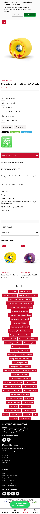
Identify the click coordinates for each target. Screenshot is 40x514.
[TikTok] (13, 493)
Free (35, 414)
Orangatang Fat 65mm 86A (20, 327)
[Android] (9, 440)
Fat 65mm (14, 406)
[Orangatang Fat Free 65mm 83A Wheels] (30, 257)
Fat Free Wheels (28, 402)
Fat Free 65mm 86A (30, 390)
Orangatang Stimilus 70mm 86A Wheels (10, 275)
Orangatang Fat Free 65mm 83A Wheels (30, 275)
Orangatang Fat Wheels (13, 343)
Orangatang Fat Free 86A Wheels (20, 315)
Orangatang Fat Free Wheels (20, 319)
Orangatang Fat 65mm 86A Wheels (20, 331)
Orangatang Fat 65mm (20, 323)
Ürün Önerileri (8, 233)
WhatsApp (15, 132)
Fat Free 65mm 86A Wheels (20, 394)
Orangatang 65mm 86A (20, 375)
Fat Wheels (27, 414)
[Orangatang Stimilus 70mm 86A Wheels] (10, 257)
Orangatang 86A (30, 382)
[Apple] (4, 440)
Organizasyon (6, 460)
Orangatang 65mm (29, 371)
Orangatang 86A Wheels (12, 386)
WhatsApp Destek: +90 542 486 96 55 (13, 448)
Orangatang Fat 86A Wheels (28, 339)
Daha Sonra (18, 15)
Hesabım (5, 473)
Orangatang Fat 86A (9, 339)
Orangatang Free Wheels (12, 371)
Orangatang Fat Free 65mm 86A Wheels (20, 303)
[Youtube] (9, 493)
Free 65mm (13, 418)
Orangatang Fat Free (9, 295)
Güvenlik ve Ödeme (8, 480)
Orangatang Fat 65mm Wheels (20, 335)
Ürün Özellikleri (9, 155)
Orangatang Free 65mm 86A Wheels (20, 355)
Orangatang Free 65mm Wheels (20, 359)
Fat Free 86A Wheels (13, 402)
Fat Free (6, 390)
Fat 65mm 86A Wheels (12, 410)
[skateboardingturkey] (14, 424)
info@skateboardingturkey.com (12, 451)
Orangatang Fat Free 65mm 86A (20, 299)
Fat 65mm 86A (25, 406)
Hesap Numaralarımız (9, 485)
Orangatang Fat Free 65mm (28, 295)
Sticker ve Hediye (7, 483)
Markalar (5, 458)
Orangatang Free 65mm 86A (20, 351)
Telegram (26, 132)
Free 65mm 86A (25, 418)
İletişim (4, 462)
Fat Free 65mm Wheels (14, 398)
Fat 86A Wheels (16, 414)
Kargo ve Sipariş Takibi (9, 478)
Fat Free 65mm (16, 390)
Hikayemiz (5, 455)
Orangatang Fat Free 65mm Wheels (20, 307)
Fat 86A (5, 414)
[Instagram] (4, 493)
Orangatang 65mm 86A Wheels (20, 379)
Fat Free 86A (29, 398)
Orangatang (13, 291)
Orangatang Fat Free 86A (20, 311)
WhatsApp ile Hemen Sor (21, 505)
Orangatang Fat (25, 291)
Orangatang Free (29, 343)
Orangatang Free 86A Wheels (20, 367)
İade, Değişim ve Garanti (9, 476)
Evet (29, 15)
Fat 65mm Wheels (29, 410)
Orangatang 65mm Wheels (13, 382)
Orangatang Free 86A (20, 363)
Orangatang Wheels (29, 386)
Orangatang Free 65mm (20, 347)
